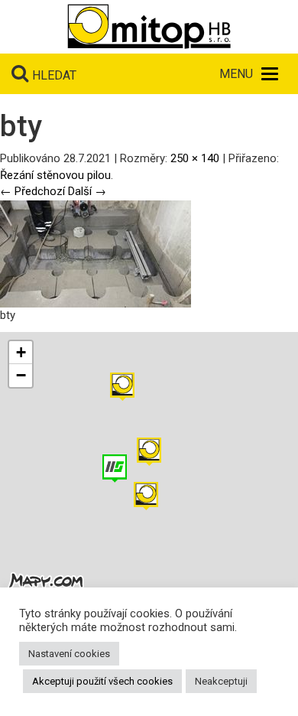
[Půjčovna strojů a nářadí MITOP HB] (149, 27)
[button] (122, 387)
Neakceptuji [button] (221, 681)
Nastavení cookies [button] (69, 653)
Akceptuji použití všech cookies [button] (102, 681)
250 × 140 (194, 158)
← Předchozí (32, 191)
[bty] (95, 253)
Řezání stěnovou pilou (55, 175)
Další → (87, 191)
